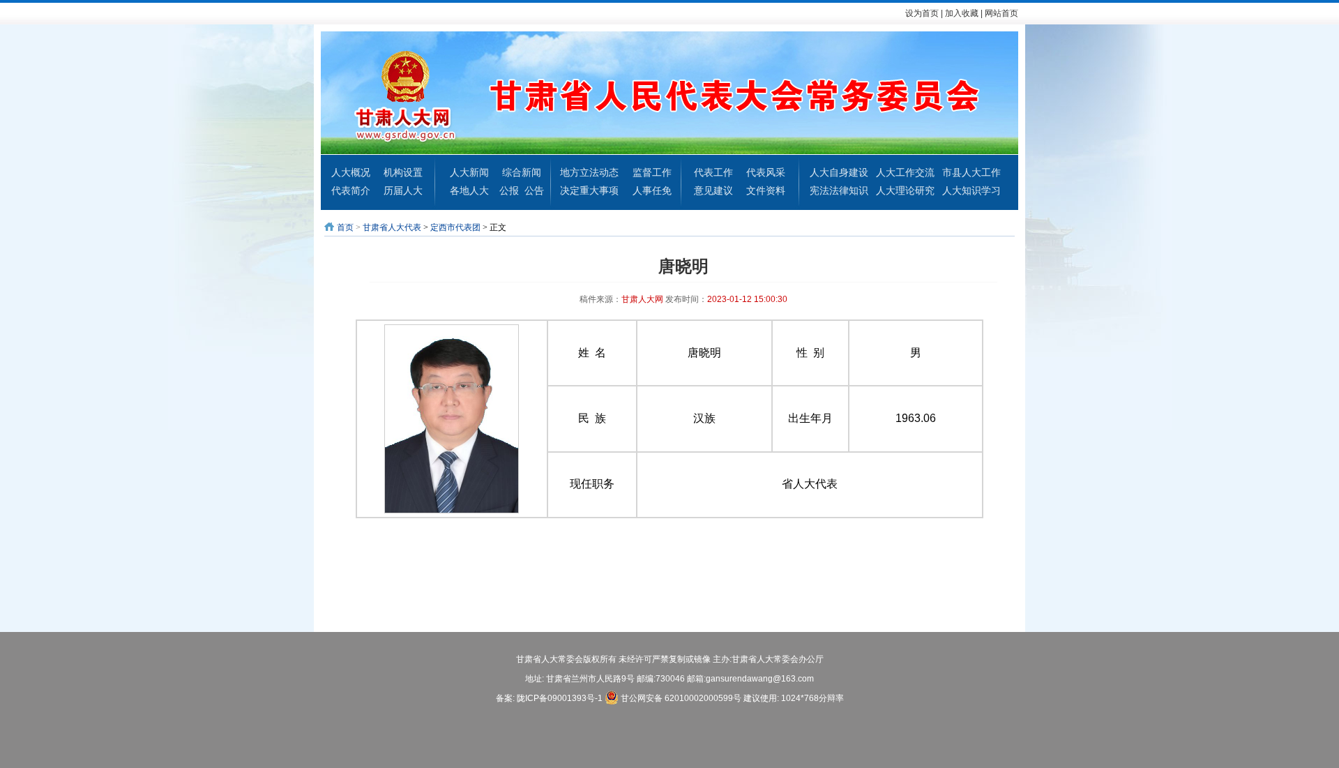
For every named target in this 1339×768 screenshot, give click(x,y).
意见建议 (713, 190)
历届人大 (403, 190)
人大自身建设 (839, 172)
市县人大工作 (971, 172)
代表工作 (713, 172)
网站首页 (1001, 13)
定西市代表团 (455, 227)
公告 (534, 190)
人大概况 (350, 172)
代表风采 (765, 172)
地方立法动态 (589, 172)
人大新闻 (469, 172)
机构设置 (403, 172)
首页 (345, 227)
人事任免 (652, 190)
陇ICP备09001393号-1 (560, 698)
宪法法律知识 (839, 190)
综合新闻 (521, 172)
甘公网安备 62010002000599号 (680, 698)
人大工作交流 (905, 172)
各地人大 (469, 190)
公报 (509, 190)
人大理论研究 (905, 190)
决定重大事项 (589, 190)
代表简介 (350, 190)
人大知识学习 (971, 190)
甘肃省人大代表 (392, 227)
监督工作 (652, 172)
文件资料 (765, 190)
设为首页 (922, 13)
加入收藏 (961, 13)
